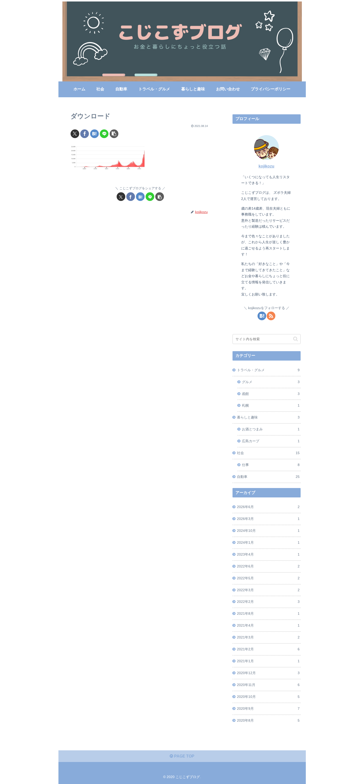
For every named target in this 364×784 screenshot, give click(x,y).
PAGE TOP (183, 756)
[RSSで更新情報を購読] (271, 316)
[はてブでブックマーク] (94, 133)
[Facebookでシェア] (84, 133)
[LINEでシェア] (104, 133)
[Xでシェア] (75, 133)
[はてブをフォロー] (262, 316)
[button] (114, 133)
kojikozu (266, 166)
